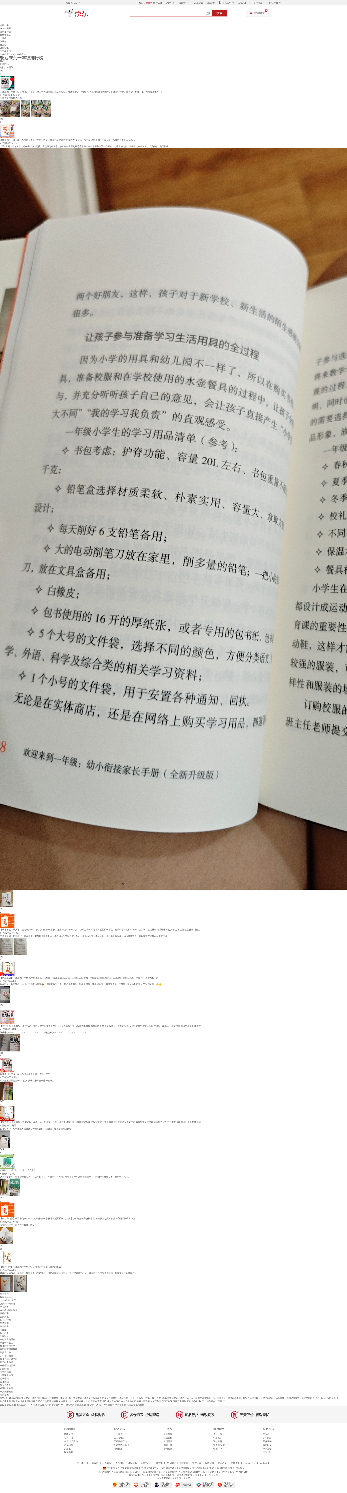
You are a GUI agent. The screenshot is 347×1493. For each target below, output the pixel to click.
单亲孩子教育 (6, 1388)
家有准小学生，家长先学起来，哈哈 (17, 1225)
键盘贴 (3, 44)
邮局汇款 (168, 1445)
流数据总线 (192, 1401)
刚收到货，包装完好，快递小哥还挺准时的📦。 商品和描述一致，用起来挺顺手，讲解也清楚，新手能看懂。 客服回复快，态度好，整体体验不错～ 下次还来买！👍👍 (81, 984)
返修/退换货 (219, 1445)
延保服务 (267, 1441)
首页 (12, 54)
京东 (88, 14)
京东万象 (154, 1401)
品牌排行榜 (5, 31)
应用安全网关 (179, 1401)
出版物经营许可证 (152, 1472)
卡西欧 (219, 1401)
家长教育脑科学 (7, 1356)
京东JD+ (267, 1452)
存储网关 (56, 1401)
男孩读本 (4, 1323)
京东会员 (198, 2)
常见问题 (68, 1445)
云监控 (10, 1404)
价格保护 (217, 1438)
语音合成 (56, 1404)
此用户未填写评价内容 (11, 98)
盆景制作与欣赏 (7, 1303)
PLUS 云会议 (108, 1404)
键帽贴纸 (4, 48)
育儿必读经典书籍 (8, 1359)
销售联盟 (183, 1463)
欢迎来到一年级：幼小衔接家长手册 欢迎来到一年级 (25, 1074)
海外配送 (118, 1448)
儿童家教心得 (6, 1375)
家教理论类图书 (7, 1365)
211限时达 (119, 1438)
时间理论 (4, 1336)
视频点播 (130, 1404)
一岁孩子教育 (6, 1391)
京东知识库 (5, 28)
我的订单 (170, 2)
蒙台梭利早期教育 (8, 1310)
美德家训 (4, 1395)
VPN (109, 1401)
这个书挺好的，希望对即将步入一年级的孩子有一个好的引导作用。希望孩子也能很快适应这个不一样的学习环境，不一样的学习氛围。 (65, 1177)
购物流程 (68, 1434)
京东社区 (196, 1463)
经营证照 (213, 1475)
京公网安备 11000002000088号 (122, 1468)
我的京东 (183, 2)
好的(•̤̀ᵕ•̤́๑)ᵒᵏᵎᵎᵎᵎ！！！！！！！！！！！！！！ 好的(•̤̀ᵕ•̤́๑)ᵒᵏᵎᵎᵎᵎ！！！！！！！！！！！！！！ (43, 1032)
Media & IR (265, 1463)
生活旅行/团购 (71, 1441)
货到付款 (168, 1434)
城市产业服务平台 (206, 1401)
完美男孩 (4, 1316)
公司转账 (168, 1448)
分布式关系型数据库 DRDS (29, 1401)
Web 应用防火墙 (69, 1404)
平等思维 (4, 1307)
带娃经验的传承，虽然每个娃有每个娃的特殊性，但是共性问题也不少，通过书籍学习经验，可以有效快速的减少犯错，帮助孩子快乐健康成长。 (69, 1273)
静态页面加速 (165, 1401)
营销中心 (145, 1463)
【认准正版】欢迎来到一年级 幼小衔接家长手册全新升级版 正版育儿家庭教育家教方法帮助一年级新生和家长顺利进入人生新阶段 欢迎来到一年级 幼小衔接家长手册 (79, 978)
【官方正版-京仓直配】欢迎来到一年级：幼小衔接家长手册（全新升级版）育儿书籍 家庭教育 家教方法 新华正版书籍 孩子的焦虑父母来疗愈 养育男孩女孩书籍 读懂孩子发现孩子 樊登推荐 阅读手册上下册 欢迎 (100, 1026)
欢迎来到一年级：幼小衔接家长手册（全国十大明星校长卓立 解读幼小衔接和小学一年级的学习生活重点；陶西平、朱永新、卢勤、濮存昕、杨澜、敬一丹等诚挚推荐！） (81, 92)
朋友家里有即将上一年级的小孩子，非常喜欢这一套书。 (27, 1080)
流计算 (47, 1404)
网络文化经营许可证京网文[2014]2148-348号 (185, 1472)
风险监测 (209, 1463)
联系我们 (94, 1463)
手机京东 (226, 2)
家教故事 (4, 1313)
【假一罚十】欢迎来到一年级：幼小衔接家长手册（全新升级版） (31, 1266)
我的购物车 (259, 13)
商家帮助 (132, 1463)
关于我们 (81, 1463)
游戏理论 (4, 1378)
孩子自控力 (5, 1320)
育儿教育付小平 (7, 1346)
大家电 (67, 1448)
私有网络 (116, 1401)
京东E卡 (267, 1445)
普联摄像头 (5, 35)
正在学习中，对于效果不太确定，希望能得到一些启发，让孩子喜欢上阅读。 (37, 1128)
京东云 (187, 1478)
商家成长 (101, 1401)
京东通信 (267, 1448)
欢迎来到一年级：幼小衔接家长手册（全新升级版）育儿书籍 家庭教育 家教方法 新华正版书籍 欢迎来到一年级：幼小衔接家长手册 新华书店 (67, 140)
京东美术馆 (5, 51)
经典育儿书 (5, 1352)
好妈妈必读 (5, 1297)
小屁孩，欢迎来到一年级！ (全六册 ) (17, 1170)
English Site (249, 1463)
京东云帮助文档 (128, 1401)
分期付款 (168, 1441)
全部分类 (4, 25)
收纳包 (3, 41)
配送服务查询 (120, 1441)
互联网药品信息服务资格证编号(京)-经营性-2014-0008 (187, 1468)
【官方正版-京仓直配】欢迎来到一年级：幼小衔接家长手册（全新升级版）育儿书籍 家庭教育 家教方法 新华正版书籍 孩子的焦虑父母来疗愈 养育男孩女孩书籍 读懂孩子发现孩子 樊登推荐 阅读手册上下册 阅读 (100, 1122)
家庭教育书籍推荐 (8, 1349)
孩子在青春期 (6, 1362)
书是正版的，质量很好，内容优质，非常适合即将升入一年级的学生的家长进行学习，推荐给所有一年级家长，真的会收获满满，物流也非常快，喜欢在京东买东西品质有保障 (83, 936)
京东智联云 (38, 1404)
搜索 (219, 13)
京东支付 (176, 1478)
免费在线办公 (67, 1401)
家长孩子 (4, 1326)
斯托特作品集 (6, 1342)
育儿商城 (4, 1382)
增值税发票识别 (7, 1401)
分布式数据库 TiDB (23, 1404)
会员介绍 (68, 1438)
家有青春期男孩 (7, 1339)
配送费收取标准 (121, 1445)
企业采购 (211, 2)
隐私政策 (222, 1463)
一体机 (3, 38)
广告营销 (92, 1401)
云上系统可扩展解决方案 (89, 1404)
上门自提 (118, 1434)
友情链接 (171, 1463)
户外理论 (4, 1369)
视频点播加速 (81, 1401)
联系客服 (68, 1452)
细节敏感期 (5, 1372)
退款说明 (217, 1441)
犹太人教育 (5, 1385)
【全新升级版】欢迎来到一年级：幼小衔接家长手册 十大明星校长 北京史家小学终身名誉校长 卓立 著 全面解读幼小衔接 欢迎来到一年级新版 (68, 1218)
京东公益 (235, 1463)
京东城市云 (120, 1404)
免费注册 (157, 2)
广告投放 (47, 1401)
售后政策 (217, 1434)
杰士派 (3, 1329)
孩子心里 (4, 1333)
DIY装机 (267, 1438)
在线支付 (168, 1438)
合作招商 (119, 1463)
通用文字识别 (143, 1401)
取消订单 (217, 1448)
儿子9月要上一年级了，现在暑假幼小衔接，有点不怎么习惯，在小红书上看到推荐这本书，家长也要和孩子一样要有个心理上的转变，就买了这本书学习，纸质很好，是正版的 (84, 146)
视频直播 (140, 1404)
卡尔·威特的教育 (8, 1300)
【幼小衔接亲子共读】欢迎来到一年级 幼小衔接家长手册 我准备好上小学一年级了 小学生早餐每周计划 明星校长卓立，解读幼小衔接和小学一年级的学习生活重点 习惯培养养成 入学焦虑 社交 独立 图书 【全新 (100, 929)
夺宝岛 (266, 1434)
